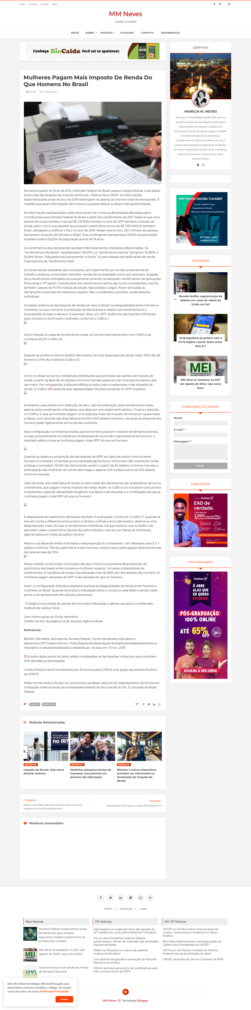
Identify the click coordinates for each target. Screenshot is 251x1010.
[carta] (203, 164)
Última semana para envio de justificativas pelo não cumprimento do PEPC (126, 969)
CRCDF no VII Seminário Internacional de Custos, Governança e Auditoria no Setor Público (190, 932)
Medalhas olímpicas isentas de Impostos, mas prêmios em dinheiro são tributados (90, 773)
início (22, 4)
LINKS (143, 908)
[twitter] (110, 897)
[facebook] (214, 4)
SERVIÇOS (126, 908)
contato (45, 4)
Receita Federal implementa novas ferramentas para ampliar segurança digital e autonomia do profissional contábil (63, 935)
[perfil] (198, 164)
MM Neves (125, 14)
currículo (32, 4)
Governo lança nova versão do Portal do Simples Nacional (63, 969)
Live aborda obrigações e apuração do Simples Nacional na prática (125, 961)
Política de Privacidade (54, 991)
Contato (147, 32)
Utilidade (127, 32)
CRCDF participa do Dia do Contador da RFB (193, 959)
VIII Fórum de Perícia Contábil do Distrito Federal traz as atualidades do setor (190, 952)
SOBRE (89, 32)
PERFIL (108, 908)
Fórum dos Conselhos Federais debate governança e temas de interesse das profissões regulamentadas (126, 941)
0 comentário (49, 91)
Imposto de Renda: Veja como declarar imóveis (44, 771)
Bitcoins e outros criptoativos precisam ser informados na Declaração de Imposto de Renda (136, 775)
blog (54, 4)
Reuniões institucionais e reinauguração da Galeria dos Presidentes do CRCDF (192, 943)
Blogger (142, 1000)
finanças (124, 764)
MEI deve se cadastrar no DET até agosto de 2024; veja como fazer (200, 384)
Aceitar (64, 999)
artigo (35, 704)
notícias (107, 32)
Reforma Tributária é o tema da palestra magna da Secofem (121, 952)
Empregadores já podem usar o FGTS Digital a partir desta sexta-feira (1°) (200, 342)
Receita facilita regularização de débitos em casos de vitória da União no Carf (200, 300)
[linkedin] (120, 897)
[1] (50, 389)
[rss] (220, 4)
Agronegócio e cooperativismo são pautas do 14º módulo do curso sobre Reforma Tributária (125, 931)
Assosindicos (170, 32)
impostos (49, 704)
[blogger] (130, 897)
